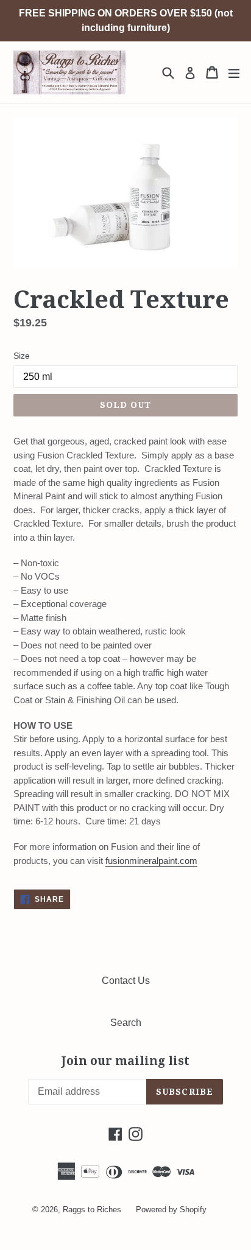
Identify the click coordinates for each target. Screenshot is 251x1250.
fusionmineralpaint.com (151, 860)
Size (21, 355)
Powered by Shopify (171, 1209)
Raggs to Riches (92, 1209)
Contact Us (126, 980)
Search (125, 1022)
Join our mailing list (125, 1061)
